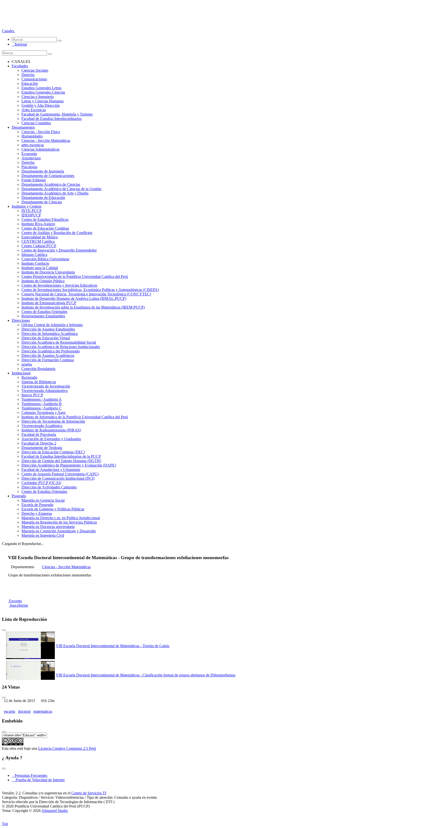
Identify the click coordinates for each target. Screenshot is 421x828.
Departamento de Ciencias (41, 202)
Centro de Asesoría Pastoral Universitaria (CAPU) (60, 474)
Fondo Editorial (33, 180)
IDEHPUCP (31, 215)
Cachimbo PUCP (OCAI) (41, 483)
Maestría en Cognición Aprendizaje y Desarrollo (58, 531)
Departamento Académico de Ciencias (50, 184)
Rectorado (29, 377)
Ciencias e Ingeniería (37, 97)
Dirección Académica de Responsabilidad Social (58, 342)
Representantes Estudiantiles (43, 316)
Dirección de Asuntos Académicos (47, 355)
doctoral (24, 711)
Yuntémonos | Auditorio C (41, 408)
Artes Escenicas (33, 110)
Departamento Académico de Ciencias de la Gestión (61, 189)
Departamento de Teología (41, 448)
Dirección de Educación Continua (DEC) (53, 452)
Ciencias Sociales (34, 70)
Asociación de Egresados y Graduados (51, 439)
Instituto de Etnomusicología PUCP (48, 303)
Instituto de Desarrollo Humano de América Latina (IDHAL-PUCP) (73, 298)
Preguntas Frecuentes (29, 775)
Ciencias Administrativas (40, 149)
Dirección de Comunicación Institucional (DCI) (58, 478)
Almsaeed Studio (54, 811)
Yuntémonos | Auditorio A (41, 399)
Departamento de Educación (43, 197)
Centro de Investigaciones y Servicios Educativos (59, 285)
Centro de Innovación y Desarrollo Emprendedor (59, 250)
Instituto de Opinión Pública (43, 281)
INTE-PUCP (31, 211)
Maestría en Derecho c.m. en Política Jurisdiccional (60, 518)
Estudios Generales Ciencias (43, 92)
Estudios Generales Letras (41, 88)
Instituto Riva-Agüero (38, 224)
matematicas (42, 711)
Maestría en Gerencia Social (43, 500)
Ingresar (19, 44)
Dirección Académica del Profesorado (50, 351)
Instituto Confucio (35, 263)
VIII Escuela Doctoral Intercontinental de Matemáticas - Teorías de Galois (112, 646)
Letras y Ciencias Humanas (42, 101)
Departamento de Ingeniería (42, 171)
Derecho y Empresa (36, 513)
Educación (29, 83)
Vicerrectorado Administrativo (44, 391)
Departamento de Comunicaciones (47, 176)
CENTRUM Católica (38, 241)
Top (5, 824)
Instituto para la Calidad (39, 268)
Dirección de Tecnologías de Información (53, 421)
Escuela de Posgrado (37, 505)
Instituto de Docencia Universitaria (48, 272)
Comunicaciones (34, 79)
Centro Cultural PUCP (38, 246)
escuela (9, 711)
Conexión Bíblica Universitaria (45, 259)
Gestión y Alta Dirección (40, 105)
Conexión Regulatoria (38, 369)
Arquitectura (31, 158)
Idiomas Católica (34, 255)
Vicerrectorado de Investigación (45, 386)
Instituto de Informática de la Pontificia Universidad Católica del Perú (74, 417)
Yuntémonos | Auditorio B (41, 404)
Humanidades (32, 136)
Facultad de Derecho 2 (38, 443)
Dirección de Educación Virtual (45, 338)
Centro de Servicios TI (88, 793)
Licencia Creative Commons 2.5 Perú (67, 748)
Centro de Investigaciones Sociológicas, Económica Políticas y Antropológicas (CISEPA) (90, 290)
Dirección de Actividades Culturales (49, 487)
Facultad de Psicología (38, 434)
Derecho (28, 75)
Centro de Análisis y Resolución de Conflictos (56, 233)
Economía (29, 154)
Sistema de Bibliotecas (38, 382)
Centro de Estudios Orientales (44, 312)
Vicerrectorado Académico (41, 426)
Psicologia (29, 167)
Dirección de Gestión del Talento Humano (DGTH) (61, 461)
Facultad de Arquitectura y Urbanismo (50, 470)
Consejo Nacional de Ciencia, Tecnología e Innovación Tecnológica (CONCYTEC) (86, 294)
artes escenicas (32, 145)
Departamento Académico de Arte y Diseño (54, 193)
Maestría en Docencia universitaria (48, 527)
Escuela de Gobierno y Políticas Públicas (52, 509)
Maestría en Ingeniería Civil (42, 535)
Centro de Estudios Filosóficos (44, 219)
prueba (26, 364)
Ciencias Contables (36, 123)
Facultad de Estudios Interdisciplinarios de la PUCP (61, 456)
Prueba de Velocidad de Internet (39, 780)
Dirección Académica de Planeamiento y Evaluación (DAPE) (68, 465)
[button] (8, 31)
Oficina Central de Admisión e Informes (52, 325)
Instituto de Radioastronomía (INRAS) (51, 430)
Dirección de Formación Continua (47, 360)
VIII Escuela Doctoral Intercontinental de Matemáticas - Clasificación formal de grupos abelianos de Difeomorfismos (145, 675)
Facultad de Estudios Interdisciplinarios (51, 119)
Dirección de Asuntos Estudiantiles (48, 329)
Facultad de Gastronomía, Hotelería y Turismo (57, 114)
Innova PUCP (32, 395)
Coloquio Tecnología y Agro (43, 412)
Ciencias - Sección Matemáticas (45, 140)
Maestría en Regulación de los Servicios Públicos (59, 522)
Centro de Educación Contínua (45, 228)
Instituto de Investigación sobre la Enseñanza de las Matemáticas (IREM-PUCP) (83, 307)
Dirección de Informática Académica (49, 333)
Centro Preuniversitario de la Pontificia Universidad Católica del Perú (74, 276)
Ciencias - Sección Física (40, 132)
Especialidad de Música (39, 237)
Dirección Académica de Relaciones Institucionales (60, 347)
